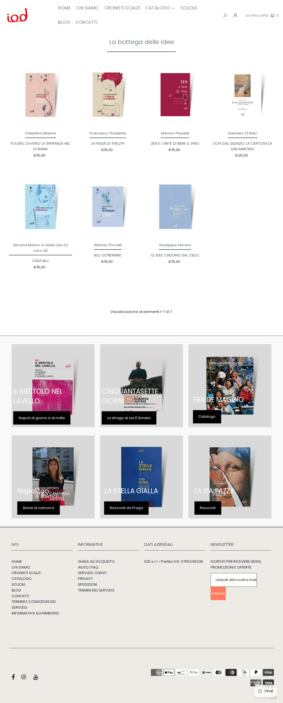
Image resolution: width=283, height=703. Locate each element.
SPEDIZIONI (87, 584)
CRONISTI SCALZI (26, 572)
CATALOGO (22, 578)
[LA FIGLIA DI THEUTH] (108, 94)
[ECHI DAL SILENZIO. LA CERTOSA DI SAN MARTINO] (242, 94)
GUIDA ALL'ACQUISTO (96, 561)
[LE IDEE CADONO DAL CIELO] (175, 206)
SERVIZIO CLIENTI (92, 572)
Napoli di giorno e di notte (42, 417)
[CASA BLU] (40, 206)
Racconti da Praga (126, 507)
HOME (17, 561)
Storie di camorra (38, 507)
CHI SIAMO (21, 567)
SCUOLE (18, 584)
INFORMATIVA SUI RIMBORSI (35, 613)
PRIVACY (85, 578)
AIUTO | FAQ (88, 567)
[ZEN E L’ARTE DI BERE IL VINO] (175, 94)
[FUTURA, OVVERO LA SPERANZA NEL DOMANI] (40, 94)
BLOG (16, 590)
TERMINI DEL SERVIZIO (96, 590)
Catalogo (207, 416)
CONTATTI (20, 596)
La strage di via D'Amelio (129, 417)
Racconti (208, 507)
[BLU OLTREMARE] (108, 206)
